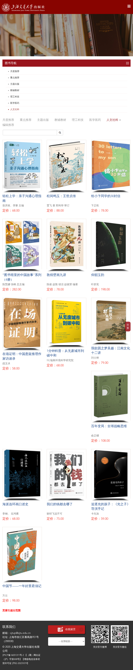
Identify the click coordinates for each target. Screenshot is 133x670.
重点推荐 (14, 78)
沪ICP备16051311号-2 (13, 655)
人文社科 (14, 109)
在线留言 (70, 629)
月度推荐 (14, 71)
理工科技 (14, 97)
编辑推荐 (8, 125)
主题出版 (14, 84)
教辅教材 (14, 90)
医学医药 (14, 103)
